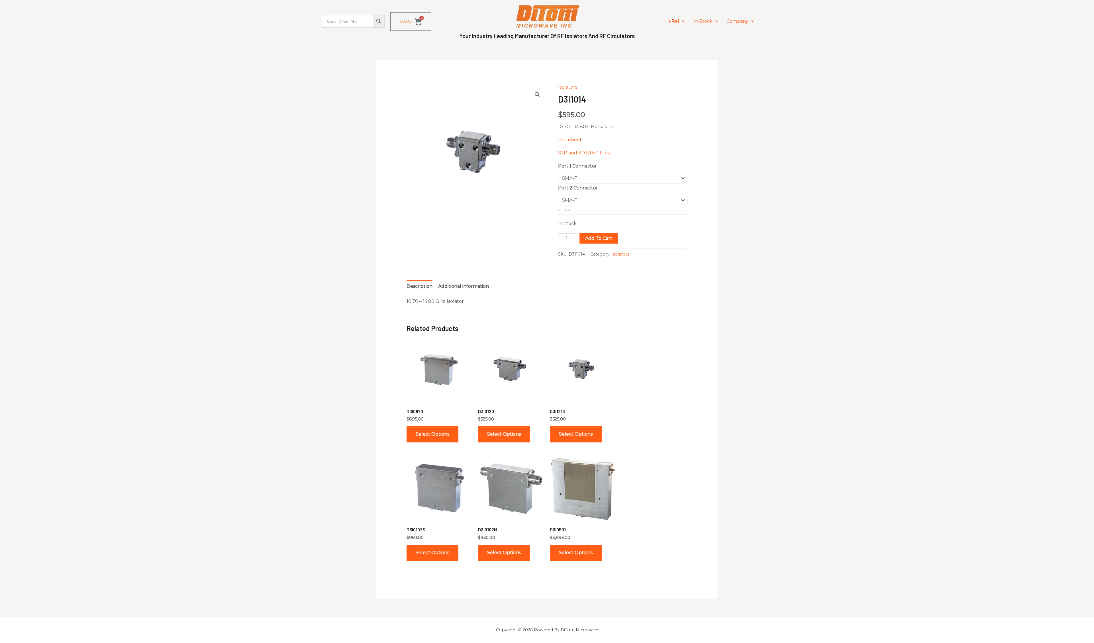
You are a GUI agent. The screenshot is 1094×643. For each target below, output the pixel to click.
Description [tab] (419, 286)
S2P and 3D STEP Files (584, 153)
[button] (675, 21)
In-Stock (703, 21)
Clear (564, 210)
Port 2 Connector (578, 188)
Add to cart (598, 238)
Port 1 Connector (577, 166)
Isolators (567, 87)
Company (737, 21)
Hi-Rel (672, 21)
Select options (432, 434)
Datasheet (570, 139)
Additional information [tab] (463, 286)
